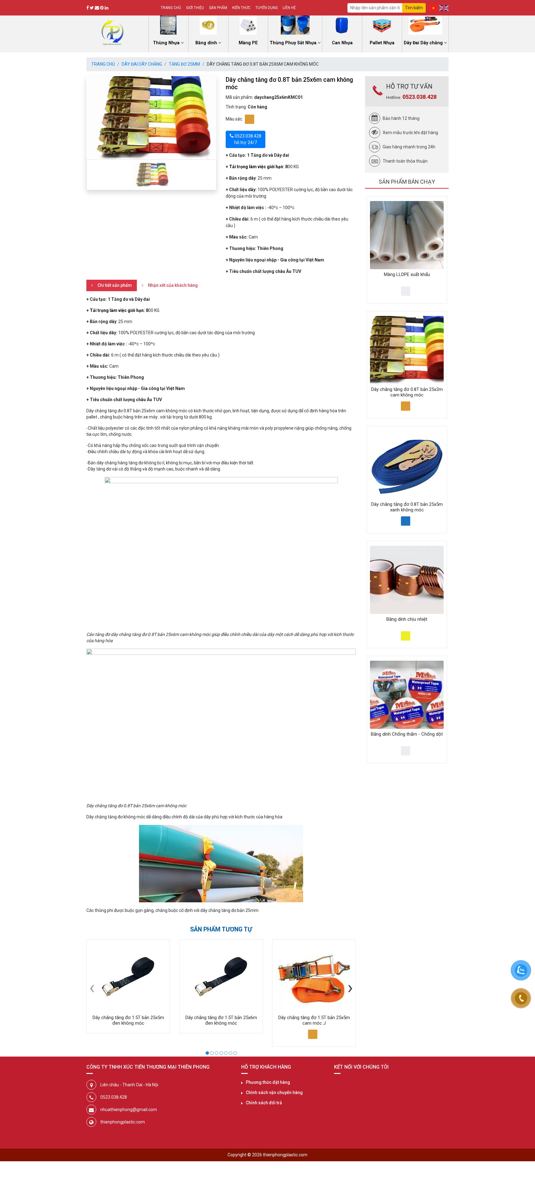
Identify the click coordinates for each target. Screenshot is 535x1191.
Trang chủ (171, 8)
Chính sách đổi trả (264, 1102)
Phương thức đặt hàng (268, 1082)
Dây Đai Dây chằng (142, 64)
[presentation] (92, 987)
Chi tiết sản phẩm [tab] (115, 285)
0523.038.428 (419, 97)
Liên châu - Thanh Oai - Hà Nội (129, 1084)
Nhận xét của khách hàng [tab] (173, 285)
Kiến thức (241, 8)
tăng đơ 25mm (184, 64)
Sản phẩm (218, 8)
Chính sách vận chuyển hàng (274, 1092)
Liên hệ (289, 8)
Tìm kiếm (414, 7)
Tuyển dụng (266, 8)
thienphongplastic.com (122, 1121)
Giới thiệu (195, 8)
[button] (207, 1052)
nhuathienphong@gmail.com (128, 1109)
